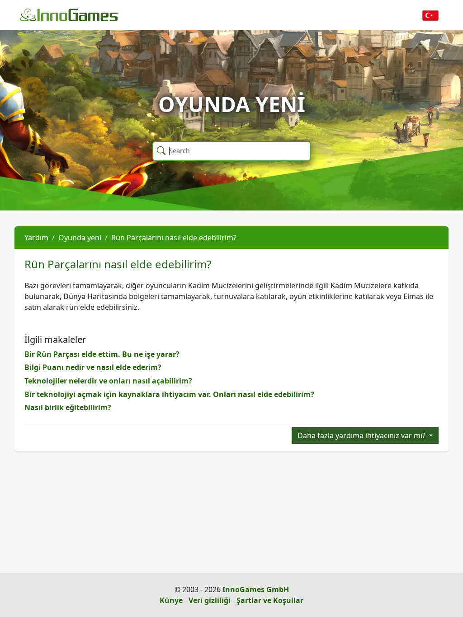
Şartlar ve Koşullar (269, 600)
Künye (171, 600)
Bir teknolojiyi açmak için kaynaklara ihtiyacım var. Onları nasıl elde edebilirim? (169, 394)
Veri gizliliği (210, 600)
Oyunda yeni (79, 238)
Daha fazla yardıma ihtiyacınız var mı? (362, 435)
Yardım (36, 238)
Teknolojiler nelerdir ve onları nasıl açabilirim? (108, 381)
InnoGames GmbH (255, 589)
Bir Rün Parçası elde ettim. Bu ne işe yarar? (102, 354)
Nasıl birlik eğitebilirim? (67, 407)
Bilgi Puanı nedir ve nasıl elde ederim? (92, 367)
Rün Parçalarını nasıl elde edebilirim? (173, 238)
